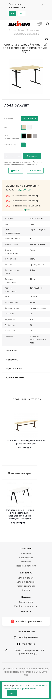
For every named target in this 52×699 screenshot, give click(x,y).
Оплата (16, 170)
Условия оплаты (26, 578)
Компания (26, 548)
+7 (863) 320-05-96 (28, 637)
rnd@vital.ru (28, 644)
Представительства (26, 565)
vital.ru (23, 685)
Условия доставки (26, 582)
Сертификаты (26, 557)
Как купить (26, 572)
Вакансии (26, 553)
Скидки (26, 590)
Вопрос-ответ (26, 602)
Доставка (36, 170)
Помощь (26, 597)
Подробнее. (23, 189)
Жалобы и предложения (26, 606)
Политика (26, 561)
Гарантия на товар (26, 586)
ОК (11, 693)
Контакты (26, 611)
